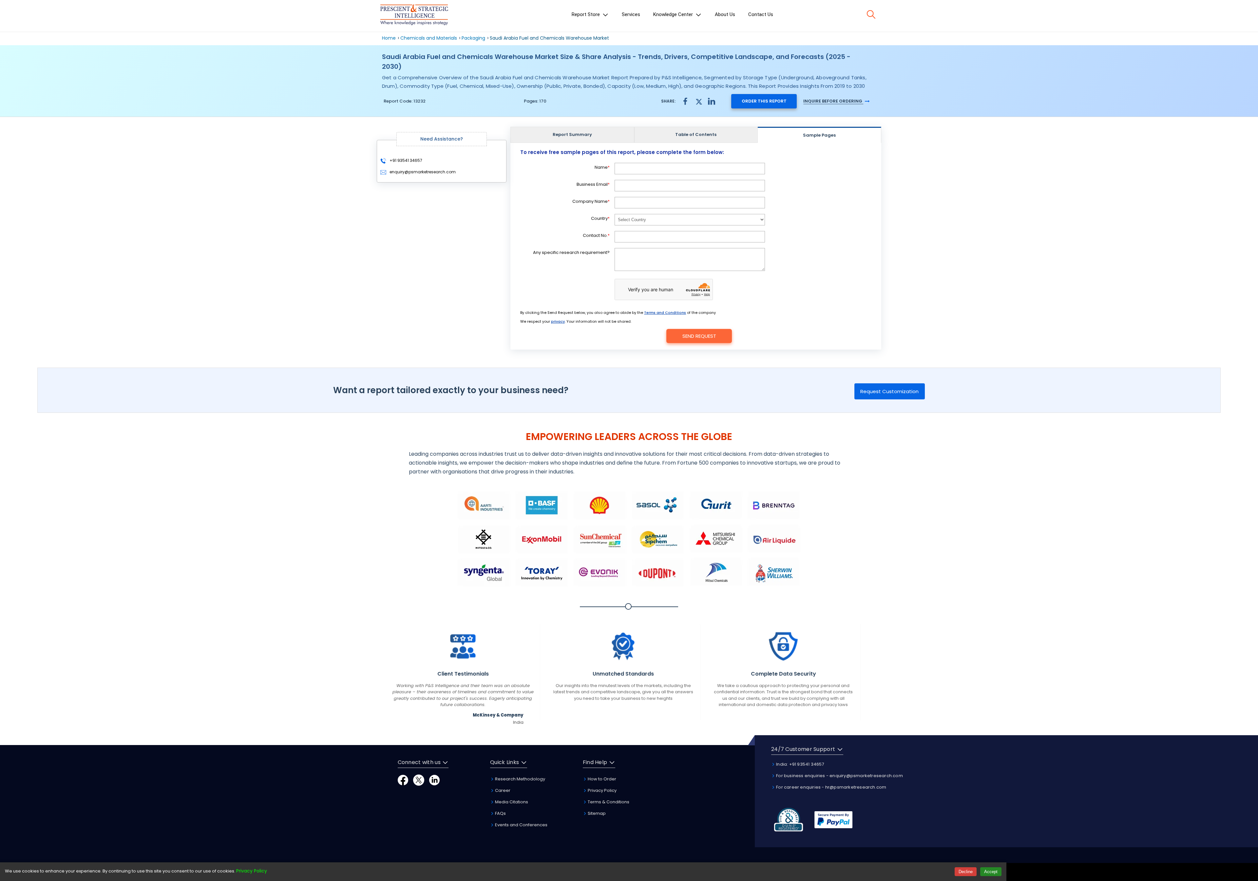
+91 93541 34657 (405, 160)
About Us (725, 14)
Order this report (764, 101)
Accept (991, 871)
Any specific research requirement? (571, 252)
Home (389, 38)
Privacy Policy (602, 790)
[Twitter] (418, 779)
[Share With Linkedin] (711, 101)
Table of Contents (695, 134)
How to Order (601, 779)
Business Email (593, 184)
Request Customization (889, 391)
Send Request (699, 336)
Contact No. (596, 235)
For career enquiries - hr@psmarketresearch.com (830, 787)
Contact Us (760, 14)
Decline (966, 871)
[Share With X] (698, 101)
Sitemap (596, 813)
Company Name (591, 201)
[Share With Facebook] (685, 101)
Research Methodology (519, 779)
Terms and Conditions (665, 312)
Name (602, 167)
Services (631, 14)
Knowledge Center (673, 14)
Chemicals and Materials (429, 38)
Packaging (473, 38)
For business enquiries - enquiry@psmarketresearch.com (839, 776)
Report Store (586, 14)
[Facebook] (403, 779)
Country (600, 218)
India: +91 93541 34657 (799, 764)
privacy (558, 321)
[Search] (871, 14)
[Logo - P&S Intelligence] (414, 16)
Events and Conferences (520, 825)
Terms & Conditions (608, 802)
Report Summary (572, 134)
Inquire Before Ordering (833, 101)
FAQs (500, 813)
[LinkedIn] (434, 779)
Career (502, 790)
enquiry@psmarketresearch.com (423, 172)
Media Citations (511, 802)
